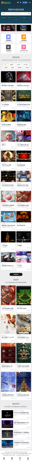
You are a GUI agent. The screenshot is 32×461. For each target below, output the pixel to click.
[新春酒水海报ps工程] (8, 353)
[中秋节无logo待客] (8, 156)
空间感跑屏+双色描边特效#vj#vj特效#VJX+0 (22, 443)
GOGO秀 (14, 17)
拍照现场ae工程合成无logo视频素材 (23, 86)
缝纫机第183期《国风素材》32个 (23, 185)
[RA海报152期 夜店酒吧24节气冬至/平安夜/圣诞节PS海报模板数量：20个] (23, 353)
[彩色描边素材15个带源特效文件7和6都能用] (7, 434)
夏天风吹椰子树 (21, 225)
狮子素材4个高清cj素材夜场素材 (8, 86)
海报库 (12, 67)
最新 (6, 64)
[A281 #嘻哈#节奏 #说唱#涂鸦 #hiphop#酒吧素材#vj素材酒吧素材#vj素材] (23, 136)
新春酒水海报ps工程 (7, 366)
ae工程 (18, 64)
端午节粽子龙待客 (21, 308)
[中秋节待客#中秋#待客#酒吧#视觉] (8, 176)
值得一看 (17, 411)
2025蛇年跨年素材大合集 (23, 104)
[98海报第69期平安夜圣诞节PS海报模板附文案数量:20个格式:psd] (8, 382)
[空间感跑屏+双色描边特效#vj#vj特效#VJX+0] (7, 444)
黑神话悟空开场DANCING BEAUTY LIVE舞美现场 (8, 266)
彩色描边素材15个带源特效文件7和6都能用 (22, 433)
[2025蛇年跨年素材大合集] (23, 95)
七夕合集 (19, 266)
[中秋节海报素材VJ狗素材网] (23, 196)
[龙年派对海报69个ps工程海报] (23, 324)
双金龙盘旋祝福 (21, 165)
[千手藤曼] (23, 236)
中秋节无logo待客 (6, 165)
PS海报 (27, 67)
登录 (26, 2)
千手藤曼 (19, 245)
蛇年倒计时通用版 (6, 124)
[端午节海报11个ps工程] (8, 324)
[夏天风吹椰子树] (23, 216)
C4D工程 (25, 64)
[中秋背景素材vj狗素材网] (8, 196)
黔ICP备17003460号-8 (6, 453)
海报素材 (24, 40)
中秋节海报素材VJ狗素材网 (23, 205)
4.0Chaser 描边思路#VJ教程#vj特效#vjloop (22, 413)
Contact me (24, 50)
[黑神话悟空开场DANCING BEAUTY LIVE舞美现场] (8, 257)
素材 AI (4, 145)
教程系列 (20, 67)
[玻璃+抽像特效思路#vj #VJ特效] (7, 424)
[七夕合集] (23, 257)
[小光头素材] (8, 236)
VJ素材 (9, 17)
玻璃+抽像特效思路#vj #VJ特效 (22, 423)
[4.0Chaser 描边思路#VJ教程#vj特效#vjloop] (7, 414)
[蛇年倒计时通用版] (8, 115)
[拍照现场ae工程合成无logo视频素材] (23, 76)
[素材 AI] (8, 136)
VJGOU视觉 (15, 452)
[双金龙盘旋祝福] (23, 156)
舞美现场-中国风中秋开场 (8, 225)
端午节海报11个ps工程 (8, 337)
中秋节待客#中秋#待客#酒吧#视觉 (8, 185)
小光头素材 (5, 245)
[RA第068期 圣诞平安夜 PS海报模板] (23, 382)
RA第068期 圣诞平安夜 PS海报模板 (23, 395)
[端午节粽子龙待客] (23, 295)
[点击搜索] (29, 13)
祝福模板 (24, 17)
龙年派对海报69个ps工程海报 (23, 337)
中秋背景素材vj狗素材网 (8, 205)
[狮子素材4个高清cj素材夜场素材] (8, 76)
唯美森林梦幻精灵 (21, 124)
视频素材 (8, 40)
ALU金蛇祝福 (5, 104)
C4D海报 (5, 67)
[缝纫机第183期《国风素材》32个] (23, 176)
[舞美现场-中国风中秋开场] (8, 216)
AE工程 (19, 17)
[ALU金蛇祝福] (8, 95)
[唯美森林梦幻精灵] (23, 115)
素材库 (11, 64)
